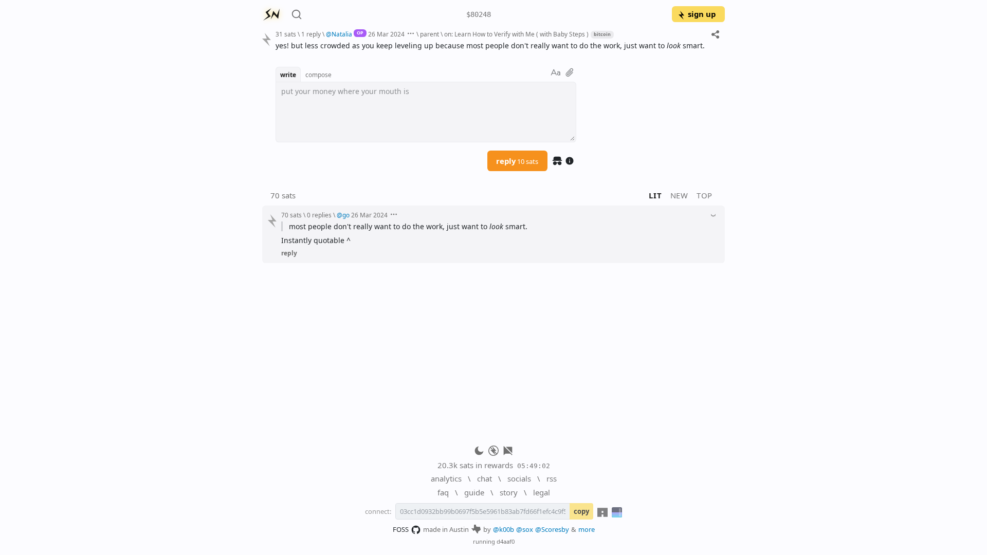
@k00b (503, 529)
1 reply (311, 34)
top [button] (704, 195)
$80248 (478, 14)
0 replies (319, 215)
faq (443, 492)
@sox (524, 529)
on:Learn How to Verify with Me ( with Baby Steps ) (516, 34)
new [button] (679, 195)
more (586, 529)
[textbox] (496, 45)
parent (429, 34)
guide (474, 492)
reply (517, 161)
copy (581, 511)
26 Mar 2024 (386, 34)
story (509, 492)
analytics (446, 478)
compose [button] (318, 74)
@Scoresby (552, 529)
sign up (702, 14)
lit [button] (655, 195)
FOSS (401, 529)
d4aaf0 (506, 541)
